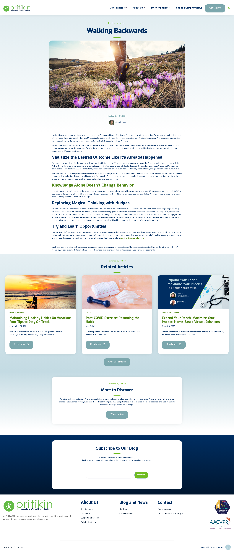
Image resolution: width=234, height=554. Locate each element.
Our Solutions (117, 8)
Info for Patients (160, 8)
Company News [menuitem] (126, 514)
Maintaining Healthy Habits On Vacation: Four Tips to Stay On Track (40, 320)
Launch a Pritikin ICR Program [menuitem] (171, 514)
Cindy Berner (120, 122)
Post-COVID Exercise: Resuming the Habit (112, 320)
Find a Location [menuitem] (164, 509)
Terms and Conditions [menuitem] (13, 548)
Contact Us (215, 8)
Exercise (20, 313)
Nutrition (13, 313)
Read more (20, 344)
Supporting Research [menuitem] (90, 518)
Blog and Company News (189, 8)
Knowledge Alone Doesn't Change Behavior (93, 185)
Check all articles (117, 362)
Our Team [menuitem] (85, 514)
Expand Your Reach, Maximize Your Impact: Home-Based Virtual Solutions (191, 320)
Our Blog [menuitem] (123, 509)
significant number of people (132, 238)
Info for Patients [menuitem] (88, 523)
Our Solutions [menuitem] (87, 509)
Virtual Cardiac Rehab (170, 313)
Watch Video (117, 414)
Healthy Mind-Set (117, 23)
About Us (138, 8)
